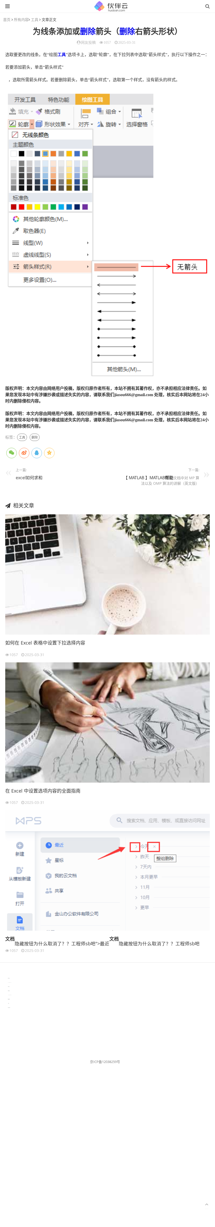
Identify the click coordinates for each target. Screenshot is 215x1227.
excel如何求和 (29, 478)
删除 (88, 31)
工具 (34, 19)
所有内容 (21, 19)
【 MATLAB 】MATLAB (144, 478)
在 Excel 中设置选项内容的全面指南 (42, 791)
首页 (6, 19)
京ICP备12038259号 (105, 1061)
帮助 (169, 478)
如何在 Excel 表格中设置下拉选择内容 (45, 643)
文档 (10, 939)
